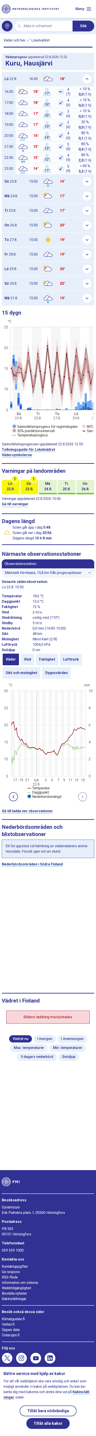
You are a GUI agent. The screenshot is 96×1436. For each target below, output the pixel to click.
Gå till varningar (15, 504)
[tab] (11, 659)
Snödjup (68, 1057)
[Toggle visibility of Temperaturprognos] (30, 435)
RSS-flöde (10, 1277)
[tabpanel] (48, 740)
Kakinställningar (14, 1299)
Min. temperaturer (67, 1048)
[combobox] (46, 26)
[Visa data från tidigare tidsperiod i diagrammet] (13, 796)
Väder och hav (14, 40)
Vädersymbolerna (17, 455)
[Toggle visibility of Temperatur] (38, 788)
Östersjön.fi (11, 1335)
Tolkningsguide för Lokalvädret (28, 449)
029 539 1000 (13, 1250)
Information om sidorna (20, 1283)
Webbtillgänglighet (16, 1288)
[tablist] (48, 666)
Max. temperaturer (29, 1048)
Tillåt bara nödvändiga (48, 1410)
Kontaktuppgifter (15, 1266)
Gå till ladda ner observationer (27, 811)
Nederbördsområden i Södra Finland (32, 864)
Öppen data (11, 1330)
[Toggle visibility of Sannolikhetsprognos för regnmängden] (45, 427)
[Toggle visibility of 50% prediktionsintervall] (34, 431)
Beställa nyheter (14, 1293)
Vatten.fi (8, 1324)
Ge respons (11, 1272)
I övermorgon (72, 1039)
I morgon (44, 1039)
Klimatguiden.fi (13, 1319)
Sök (83, 26)
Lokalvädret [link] (40, 40)
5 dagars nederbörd (37, 1057)
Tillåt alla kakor (48, 1423)
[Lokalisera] (7, 26)
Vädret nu (20, 1039)
